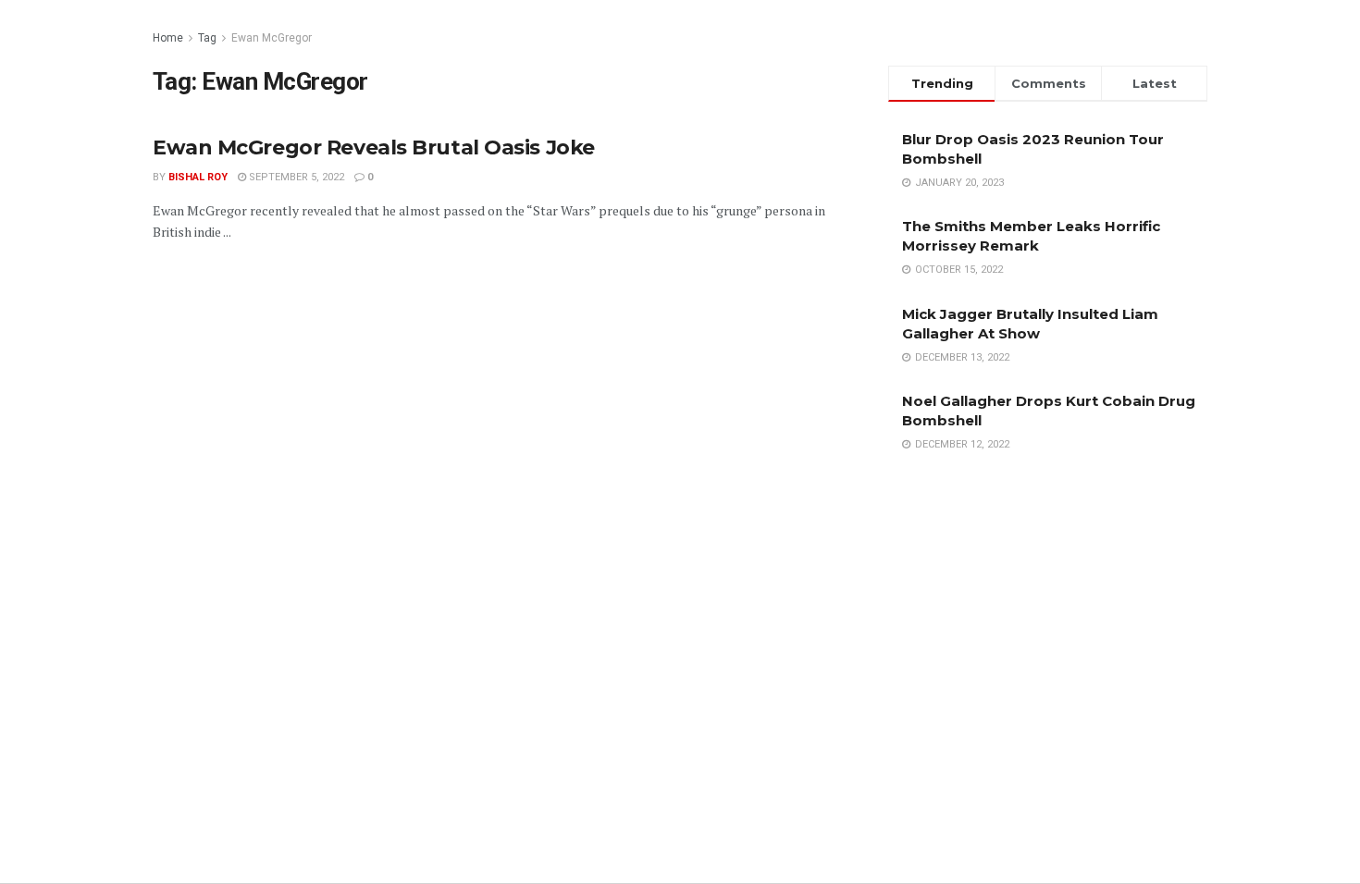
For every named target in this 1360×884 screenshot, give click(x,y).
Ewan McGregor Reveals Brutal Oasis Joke (374, 147)
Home (168, 37)
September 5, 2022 (295, 177)
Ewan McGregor (271, 37)
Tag (207, 37)
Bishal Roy (198, 177)
